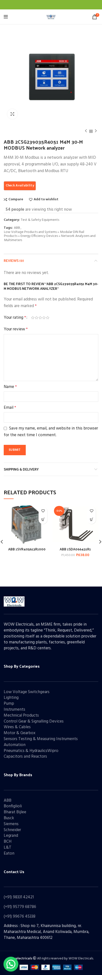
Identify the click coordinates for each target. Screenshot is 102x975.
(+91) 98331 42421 (19, 897)
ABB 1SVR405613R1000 (27, 549)
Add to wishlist (46, 199)
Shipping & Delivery (21, 469)
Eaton (9, 853)
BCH (7, 841)
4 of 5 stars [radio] (44, 317)
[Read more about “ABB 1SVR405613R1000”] (43, 519)
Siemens (11, 824)
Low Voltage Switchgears (27, 692)
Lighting (11, 697)
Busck (9, 818)
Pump (9, 703)
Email (10, 407)
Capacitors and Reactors (25, 756)
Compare (15, 199)
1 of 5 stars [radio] (33, 317)
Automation (15, 745)
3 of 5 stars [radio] (40, 317)
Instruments (14, 709)
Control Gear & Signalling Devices (34, 721)
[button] (91, 519)
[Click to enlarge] (12, 114)
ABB (17, 228)
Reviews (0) (14, 260)
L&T (7, 847)
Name (10, 387)
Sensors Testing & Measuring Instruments (41, 739)
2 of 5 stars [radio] (36, 317)
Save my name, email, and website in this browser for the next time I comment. (51, 431)
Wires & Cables (17, 727)
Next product (95, 131)
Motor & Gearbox (19, 733)
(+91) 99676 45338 (19, 916)
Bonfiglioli (13, 806)
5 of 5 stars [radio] (48, 317)
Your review (16, 329)
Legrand (11, 835)
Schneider (12, 830)
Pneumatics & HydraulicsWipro (31, 751)
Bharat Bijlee (15, 812)
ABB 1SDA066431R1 (75, 549)
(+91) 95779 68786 (20, 907)
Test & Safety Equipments (40, 220)
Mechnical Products (21, 715)
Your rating (15, 317)
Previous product (85, 131)
